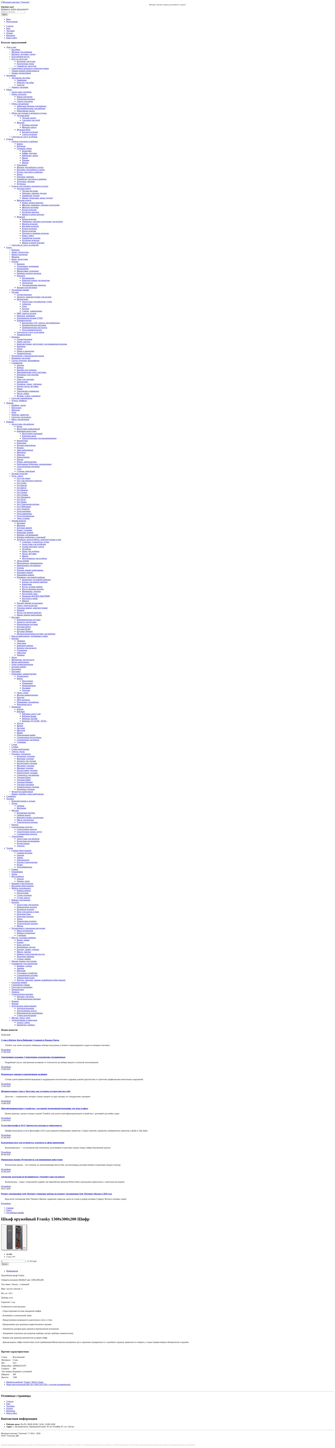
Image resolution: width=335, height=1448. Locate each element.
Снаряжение (17, 363)
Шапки (25, 162)
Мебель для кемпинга (21, 888)
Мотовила (21, 452)
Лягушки (21, 728)
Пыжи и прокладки (25, 351)
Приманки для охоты (21, 358)
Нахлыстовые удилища (27, 770)
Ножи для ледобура (30, 551)
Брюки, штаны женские (32, 203)
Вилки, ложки (23, 940)
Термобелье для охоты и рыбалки (31, 179)
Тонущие (26, 690)
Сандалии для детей (31, 120)
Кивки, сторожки (24, 530)
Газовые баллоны (24, 853)
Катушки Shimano (25, 631)
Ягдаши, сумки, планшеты (28, 396)
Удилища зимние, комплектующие (32, 608)
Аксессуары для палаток (28, 905)
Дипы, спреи (22, 693)
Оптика (15, 261)
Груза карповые (24, 511)
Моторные (21, 808)
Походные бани (24, 914)
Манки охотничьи (20, 254)
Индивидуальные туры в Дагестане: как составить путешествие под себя (35, 1091)
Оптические (27, 283)
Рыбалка (10, 422)
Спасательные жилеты (27, 829)
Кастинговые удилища (27, 763)
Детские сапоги (29, 118)
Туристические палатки (27, 923)
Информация (12, 1271)
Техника (10, 799)
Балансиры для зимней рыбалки (36, 579)
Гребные (20, 806)
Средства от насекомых (22, 987)
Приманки (16, 707)
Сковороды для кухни (26, 66)
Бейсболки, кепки (30, 155)
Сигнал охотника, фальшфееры (25, 360)
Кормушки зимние (25, 532)
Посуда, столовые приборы (24, 938)
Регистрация (12, 21)
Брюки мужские (29, 219)
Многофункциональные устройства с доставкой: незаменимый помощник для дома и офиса (44, 1108)
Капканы (16, 250)
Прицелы (21, 276)
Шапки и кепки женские (33, 214)
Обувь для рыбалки (20, 104)
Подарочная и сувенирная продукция (28, 928)
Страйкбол (11, 796)
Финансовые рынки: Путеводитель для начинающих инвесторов (32, 1160)
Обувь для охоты (19, 94)
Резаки (20, 865)
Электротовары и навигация (24, 1020)
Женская (20, 122)
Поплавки (16, 671)
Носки (20, 174)
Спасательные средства (22, 827)
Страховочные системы (27, 975)
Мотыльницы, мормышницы (30, 563)
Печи (14, 412)
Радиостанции (23, 843)
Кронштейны (23, 269)
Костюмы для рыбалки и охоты (31, 170)
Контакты (10, 35)
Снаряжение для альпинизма (24, 963)
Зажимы (20, 968)
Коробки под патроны (27, 370)
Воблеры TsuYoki (29, 718)
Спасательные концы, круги (29, 832)
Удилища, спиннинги (21, 754)
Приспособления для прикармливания (39, 438)
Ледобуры (26, 549)
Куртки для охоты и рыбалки (30, 172)
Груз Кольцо (22, 490)
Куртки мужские (29, 228)
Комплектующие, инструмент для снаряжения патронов (42, 344)
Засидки (20, 365)
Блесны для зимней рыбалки (35, 582)
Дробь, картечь (23, 342)
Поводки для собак (25, 82)
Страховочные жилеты (27, 834)
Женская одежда (24, 200)
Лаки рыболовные (25, 450)
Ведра (19, 426)
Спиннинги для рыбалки (28, 775)
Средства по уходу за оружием (30, 332)
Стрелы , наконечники (32, 311)
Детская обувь (23, 115)
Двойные (21, 641)
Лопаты (20, 879)
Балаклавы (27, 151)
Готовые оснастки (20, 473)
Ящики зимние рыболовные (29, 615)
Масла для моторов (25, 820)
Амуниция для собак (21, 78)
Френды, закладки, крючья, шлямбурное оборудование (41, 980)
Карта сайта (11, 38)
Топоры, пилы (23, 881)
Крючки (15, 638)
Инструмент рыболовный (28, 429)
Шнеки (25, 556)
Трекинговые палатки (26, 921)
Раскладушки (23, 893)
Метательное (22, 299)
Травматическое (24, 334)
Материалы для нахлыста (23, 660)
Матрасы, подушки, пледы (23, 54)
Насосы (15, 824)
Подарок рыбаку (19, 667)
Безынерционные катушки (29, 620)
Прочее (20, 459)
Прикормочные (29, 685)
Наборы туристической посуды (31, 954)
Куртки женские (29, 210)
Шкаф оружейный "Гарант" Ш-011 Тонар (24, 1382)
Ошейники (22, 80)
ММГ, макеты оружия (26, 313)
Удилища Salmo (24, 780)
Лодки (14, 803)
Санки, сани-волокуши (27, 605)
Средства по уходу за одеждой (25, 245)
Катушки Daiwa (24, 627)
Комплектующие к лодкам (23, 801)
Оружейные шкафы (20, 290)
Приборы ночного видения (29, 273)
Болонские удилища (26, 756)
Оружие (15, 292)
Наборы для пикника (21, 900)
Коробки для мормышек (27, 535)
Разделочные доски (25, 64)
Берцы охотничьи (24, 97)
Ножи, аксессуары (20, 259)
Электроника (17, 836)
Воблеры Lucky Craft (31, 714)
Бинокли (21, 264)
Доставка (10, 31)
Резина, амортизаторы (27, 462)
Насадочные (27, 681)
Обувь (9, 89)
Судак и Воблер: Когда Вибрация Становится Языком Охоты (30, 1040)
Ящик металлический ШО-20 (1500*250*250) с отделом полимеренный (38, 1384)
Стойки (15, 747)
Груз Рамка (22, 502)
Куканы (20, 448)
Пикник (9, 403)
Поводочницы (23, 457)
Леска (14, 657)
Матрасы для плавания (22, 52)
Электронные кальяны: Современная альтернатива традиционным (33, 1057)
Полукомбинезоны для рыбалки (31, 108)
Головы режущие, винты (33, 546)
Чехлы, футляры (29, 554)
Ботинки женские (30, 125)
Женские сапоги (29, 127)
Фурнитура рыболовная (22, 791)
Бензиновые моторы (26, 813)
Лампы (20, 857)
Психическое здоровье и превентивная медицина (24, 1074)
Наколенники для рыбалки (29, 565)
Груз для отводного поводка (29, 481)
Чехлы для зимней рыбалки (29, 612)
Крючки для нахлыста (26, 648)
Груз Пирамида (23, 497)
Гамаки (15, 869)
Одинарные (22, 650)
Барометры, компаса (26, 1025)
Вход (8, 19)
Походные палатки (25, 916)
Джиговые (21, 643)
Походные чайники (25, 956)
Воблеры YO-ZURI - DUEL (34, 721)
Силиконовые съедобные (28, 740)
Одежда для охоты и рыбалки (25, 141)
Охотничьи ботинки (26, 99)
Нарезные (21, 346)
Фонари (15, 1004)
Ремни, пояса (28, 236)
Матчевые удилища (25, 766)
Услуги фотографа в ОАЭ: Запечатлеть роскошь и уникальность (31, 1125)
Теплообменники (24, 867)
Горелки (20, 855)
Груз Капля (22, 485)
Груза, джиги (17, 476)
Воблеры (21, 711)
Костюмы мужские (30, 226)
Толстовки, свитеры (26, 181)
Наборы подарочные (26, 933)
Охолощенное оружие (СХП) (30, 318)
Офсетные (21, 652)
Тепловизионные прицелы (34, 285)
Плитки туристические (27, 862)
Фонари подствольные (27, 287)
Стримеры (21, 742)
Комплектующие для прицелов (36, 280)
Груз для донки (23, 478)
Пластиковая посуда (20, 56)
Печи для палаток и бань (28, 912)
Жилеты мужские (30, 224)
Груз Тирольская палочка (28, 504)
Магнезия (21, 971)
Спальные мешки (19, 982)
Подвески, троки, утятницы (29, 384)
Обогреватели (23, 860)
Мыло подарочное (25, 930)
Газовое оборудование (21, 850)
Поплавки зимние (25, 572)
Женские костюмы (30, 207)
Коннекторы (22, 440)
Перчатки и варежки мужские (35, 233)
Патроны (16, 337)
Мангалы (16, 410)
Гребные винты (24, 815)
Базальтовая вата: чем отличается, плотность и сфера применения (32, 1142)
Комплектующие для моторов (30, 817)
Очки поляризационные (22, 664)
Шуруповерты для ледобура (34, 558)
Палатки (15, 902)
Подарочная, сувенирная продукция (28, 356)
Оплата (9, 33)
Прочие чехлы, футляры (27, 386)
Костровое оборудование (23, 886)
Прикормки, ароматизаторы (24, 674)
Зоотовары (11, 75)
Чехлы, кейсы (23, 393)
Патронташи (22, 382)
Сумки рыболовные (20, 749)
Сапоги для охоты (25, 101)
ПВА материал (23, 700)
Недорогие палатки (25, 909)
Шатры (20, 926)
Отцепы (20, 568)
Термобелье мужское (31, 238)
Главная (9, 26)
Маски (25, 158)
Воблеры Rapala (29, 716)
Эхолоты (21, 846)
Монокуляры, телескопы (28, 271)
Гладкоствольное (24, 294)
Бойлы (20, 678)
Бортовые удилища (25, 759)
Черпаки (20, 610)
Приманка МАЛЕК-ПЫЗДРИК (36, 596)
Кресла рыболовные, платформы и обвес (30, 636)
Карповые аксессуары (26, 431)
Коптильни (16, 407)
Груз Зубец (21, 483)
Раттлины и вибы (30, 598)
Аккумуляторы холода (27, 1011)
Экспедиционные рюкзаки (29, 999)
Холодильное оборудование (24, 1006)
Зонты (14, 874)
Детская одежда (24, 188)
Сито (19, 469)
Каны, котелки (23, 945)
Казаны (20, 942)
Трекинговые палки (26, 978)
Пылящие (26, 688)
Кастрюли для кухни (26, 61)
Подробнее (6, 1050)
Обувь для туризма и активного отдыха (29, 113)
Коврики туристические (22, 883)
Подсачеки (16, 669)
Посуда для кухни (19, 59)
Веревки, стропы (24, 966)
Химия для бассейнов (21, 73)
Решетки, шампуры (20, 415)
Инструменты (18, 876)
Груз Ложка (22, 492)
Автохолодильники (25, 1008)
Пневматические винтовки (34, 325)
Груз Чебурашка (24, 506)
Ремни (20, 389)
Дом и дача (11, 47)
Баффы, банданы (29, 153)
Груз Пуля (21, 499)
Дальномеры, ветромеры (28, 266)
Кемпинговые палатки (27, 907)
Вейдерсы (21, 146)
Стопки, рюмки (24, 959)
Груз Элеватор (23, 509)
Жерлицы (21, 525)
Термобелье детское (31, 195)
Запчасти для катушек (26, 622)
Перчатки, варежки (25, 177)
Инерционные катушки (27, 624)
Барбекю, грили (19, 405)
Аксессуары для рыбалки (23, 424)
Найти (4, 15)
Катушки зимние (24, 528)
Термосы (15, 992)
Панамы (25, 160)
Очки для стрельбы (25, 379)
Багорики (21, 523)
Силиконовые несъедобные (29, 737)
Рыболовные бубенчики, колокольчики (34, 464)
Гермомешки (17, 872)
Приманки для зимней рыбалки (31, 577)
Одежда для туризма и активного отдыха (30, 186)
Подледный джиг (30, 594)
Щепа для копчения (20, 419)
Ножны (20, 377)
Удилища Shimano (25, 782)
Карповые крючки (25, 645)
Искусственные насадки (33, 589)
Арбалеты (26, 304)
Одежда (9, 139)
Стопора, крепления (26, 471)
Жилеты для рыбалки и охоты (30, 167)
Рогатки (25, 309)
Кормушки (21, 443)
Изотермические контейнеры (30, 1013)
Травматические (24, 353)
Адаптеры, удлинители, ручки (35, 542)
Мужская (21, 217)
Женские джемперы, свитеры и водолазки (41, 205)
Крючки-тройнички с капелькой (31, 537)
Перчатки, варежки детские (34, 193)
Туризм (9, 848)
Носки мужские (29, 231)
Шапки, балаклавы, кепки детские (37, 198)
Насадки (20, 697)
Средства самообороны (22, 398)
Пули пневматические (32, 330)
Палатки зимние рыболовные (30, 570)
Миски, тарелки (24, 952)
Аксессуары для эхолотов (28, 839)
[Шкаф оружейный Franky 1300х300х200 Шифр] (14, 1250)
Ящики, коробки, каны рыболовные (28, 794)
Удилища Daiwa (24, 777)
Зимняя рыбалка (19, 521)
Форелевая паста (24, 704)
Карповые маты (29, 436)
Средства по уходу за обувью (24, 137)
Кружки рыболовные (26, 445)
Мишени (15, 257)
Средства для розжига (21, 417)
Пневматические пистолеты (34, 327)
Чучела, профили (19, 400)
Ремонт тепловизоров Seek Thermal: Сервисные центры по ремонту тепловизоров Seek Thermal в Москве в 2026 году (56, 1194)
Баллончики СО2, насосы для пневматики (41, 323)
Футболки (21, 184)
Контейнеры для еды (26, 947)
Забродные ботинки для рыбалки (31, 106)
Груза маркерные (24, 514)
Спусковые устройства (27, 973)
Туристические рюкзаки (22, 994)
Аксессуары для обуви (22, 92)
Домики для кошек (20, 87)
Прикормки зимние (25, 575)
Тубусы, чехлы (18, 751)
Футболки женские (30, 212)
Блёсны (20, 709)
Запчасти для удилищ (26, 761)
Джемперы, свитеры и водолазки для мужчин (42, 221)
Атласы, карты (23, 1022)
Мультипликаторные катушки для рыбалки (36, 634)
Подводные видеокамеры (28, 841)
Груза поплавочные (25, 516)
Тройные (21, 655)
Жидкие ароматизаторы (27, 695)
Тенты (19, 919)
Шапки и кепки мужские (33, 243)
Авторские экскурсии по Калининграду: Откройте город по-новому (33, 1177)
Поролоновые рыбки (26, 735)
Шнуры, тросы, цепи (21, 1018)
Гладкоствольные (24, 339)
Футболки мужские (30, 240)
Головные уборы (24, 148)
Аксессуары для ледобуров (34, 544)
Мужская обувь (23, 130)
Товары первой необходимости (25, 71)
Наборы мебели (24, 890)
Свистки (20, 85)
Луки (24, 306)
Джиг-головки (23, 518)
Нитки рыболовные (20, 662)
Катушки (16, 617)
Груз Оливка (22, 495)
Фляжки (15, 1001)
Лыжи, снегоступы (20, 252)
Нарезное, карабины (26, 316)
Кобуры (20, 367)
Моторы (15, 810)
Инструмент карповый (32, 433)
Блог (8, 28)
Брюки (20, 144)
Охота (9, 247)
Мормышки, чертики (31, 591)
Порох (20, 349)
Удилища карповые (25, 784)
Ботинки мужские (30, 132)
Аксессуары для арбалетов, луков (37, 301)
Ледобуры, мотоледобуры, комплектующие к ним (39, 539)
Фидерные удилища (26, 789)
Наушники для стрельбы (28, 375)
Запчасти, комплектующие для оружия (34, 297)
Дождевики (22, 165)
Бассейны (16, 49)
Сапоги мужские (29, 134)
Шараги (25, 601)
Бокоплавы (27, 584)
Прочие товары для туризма (24, 961)
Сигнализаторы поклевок (28, 466)
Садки (14, 744)
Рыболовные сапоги (26, 111)
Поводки (21, 455)
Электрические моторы (27, 822)
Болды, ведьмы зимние (32, 587)
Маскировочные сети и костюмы (31, 372)
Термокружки (18, 989)
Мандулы (21, 730)
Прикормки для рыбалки (28, 702)
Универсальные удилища (28, 787)
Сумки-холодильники (26, 1015)
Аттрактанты (22, 676)
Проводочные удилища (27, 773)
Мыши (20, 733)
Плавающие (27, 683)
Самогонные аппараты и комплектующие (30, 68)
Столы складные (24, 895)
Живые (20, 726)
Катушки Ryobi (23, 629)
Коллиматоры (28, 278)
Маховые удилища (25, 768)
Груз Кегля (21, 488)
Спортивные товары (21, 985)
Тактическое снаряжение (28, 391)
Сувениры (21, 935)
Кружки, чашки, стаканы (28, 949)
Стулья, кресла (23, 897)
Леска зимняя (23, 561)
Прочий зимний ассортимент (30, 603)
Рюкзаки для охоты (25, 996)
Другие (20, 723)
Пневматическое (24, 320)
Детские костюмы (30, 191)
